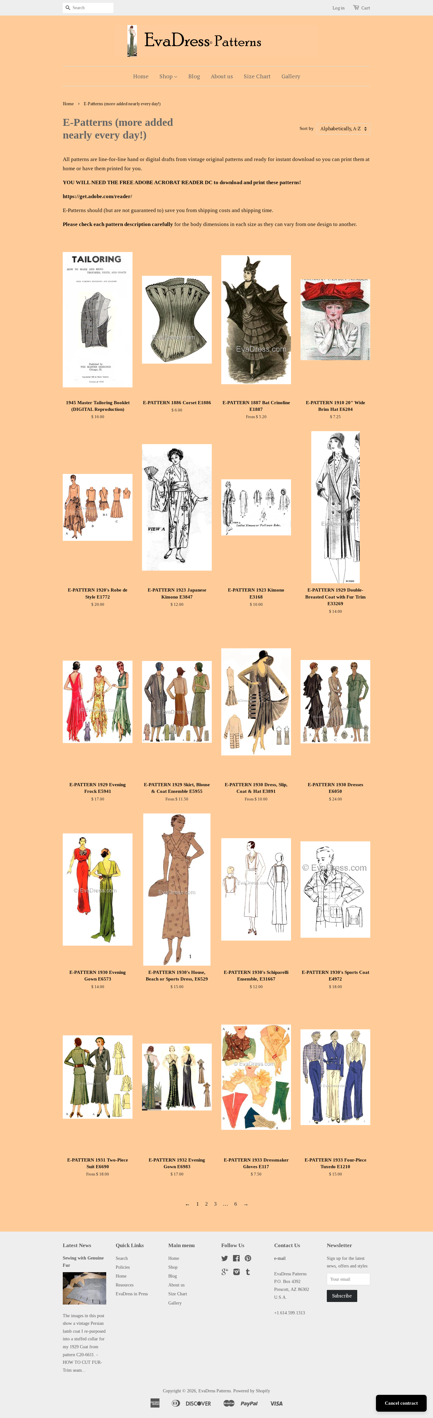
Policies (123, 1267)
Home (141, 76)
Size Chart (257, 76)
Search (122, 1258)
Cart (365, 8)
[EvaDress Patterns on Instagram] (236, 1273)
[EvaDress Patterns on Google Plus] (225, 1273)
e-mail (280, 1258)
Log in (339, 8)
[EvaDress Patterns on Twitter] (224, 1259)
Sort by (307, 128)
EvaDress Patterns (214, 1390)
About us (222, 76)
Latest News (77, 1245)
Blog (194, 76)
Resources (124, 1284)
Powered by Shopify (251, 1390)
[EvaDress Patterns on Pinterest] (247, 1259)
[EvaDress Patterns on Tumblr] (247, 1273)
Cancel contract (401, 1403)
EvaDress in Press (132, 1293)
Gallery (290, 76)
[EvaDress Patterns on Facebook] (236, 1259)
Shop (166, 76)
